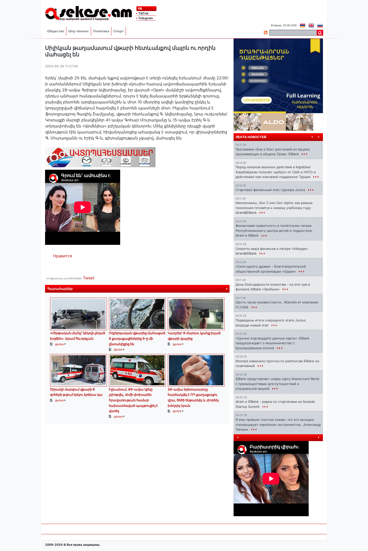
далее (221, 289)
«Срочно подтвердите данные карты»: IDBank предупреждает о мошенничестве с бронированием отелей (272, 343)
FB (139, 9)
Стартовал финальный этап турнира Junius (271, 190)
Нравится (62, 255)
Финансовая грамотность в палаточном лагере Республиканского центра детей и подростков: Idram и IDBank (274, 230)
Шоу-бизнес (78, 31)
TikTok (142, 13)
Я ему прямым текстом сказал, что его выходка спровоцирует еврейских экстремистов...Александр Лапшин (278, 424)
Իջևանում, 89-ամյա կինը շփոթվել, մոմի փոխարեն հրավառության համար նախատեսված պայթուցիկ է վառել (133, 400)
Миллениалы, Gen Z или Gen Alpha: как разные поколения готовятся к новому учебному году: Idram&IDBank (274, 208)
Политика (101, 31)
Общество (55, 31)
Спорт (118, 31)
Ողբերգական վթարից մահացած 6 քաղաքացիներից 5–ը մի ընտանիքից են (137, 338)
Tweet (88, 277)
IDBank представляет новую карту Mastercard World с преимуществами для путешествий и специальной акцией (277, 384)
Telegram (145, 18)
